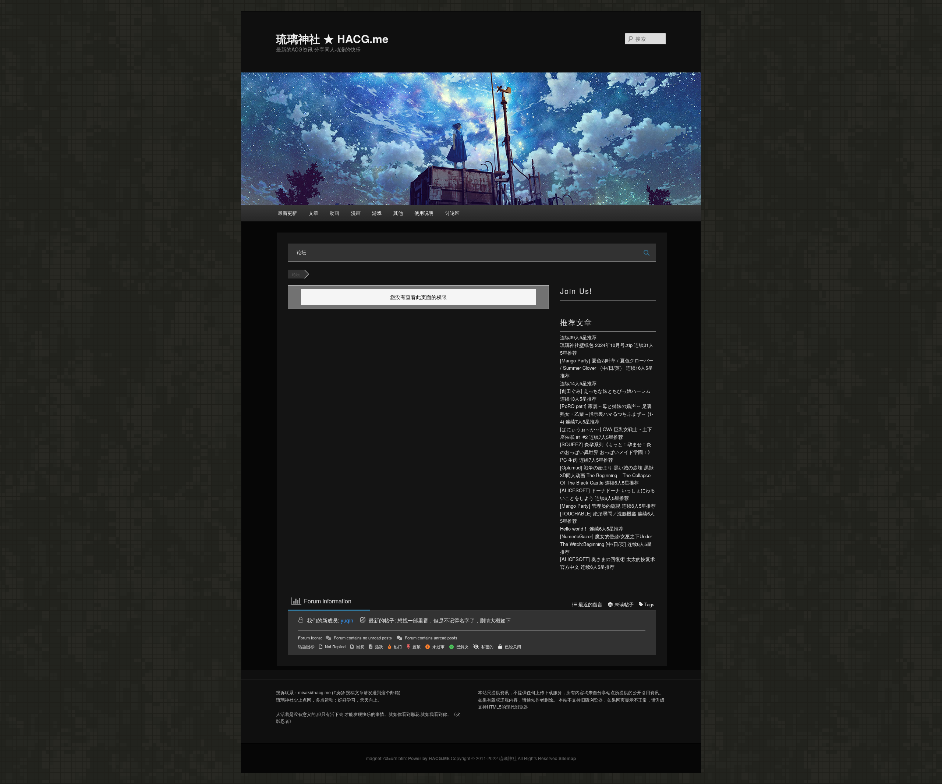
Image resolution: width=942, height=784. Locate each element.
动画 (334, 212)
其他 (398, 212)
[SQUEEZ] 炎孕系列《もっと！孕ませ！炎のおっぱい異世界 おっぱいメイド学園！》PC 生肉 (606, 452)
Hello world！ (574, 528)
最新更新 (287, 212)
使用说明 (423, 212)
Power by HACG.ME (429, 758)
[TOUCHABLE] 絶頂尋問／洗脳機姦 (598, 513)
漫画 (356, 212)
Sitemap (567, 758)
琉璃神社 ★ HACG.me (332, 38)
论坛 (301, 252)
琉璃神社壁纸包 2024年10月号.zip (596, 344)
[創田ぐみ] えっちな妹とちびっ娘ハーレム (605, 390)
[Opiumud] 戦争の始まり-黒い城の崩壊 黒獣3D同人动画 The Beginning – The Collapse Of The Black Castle (607, 475)
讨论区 (452, 212)
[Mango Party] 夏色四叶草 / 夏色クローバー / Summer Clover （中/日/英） (607, 364)
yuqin (347, 620)
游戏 (377, 212)
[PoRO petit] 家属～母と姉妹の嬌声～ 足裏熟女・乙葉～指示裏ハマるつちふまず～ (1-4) (606, 413)
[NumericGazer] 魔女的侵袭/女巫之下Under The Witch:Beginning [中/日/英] (606, 540)
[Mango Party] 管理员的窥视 (590, 505)
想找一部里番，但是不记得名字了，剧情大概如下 (454, 620)
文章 (313, 212)
